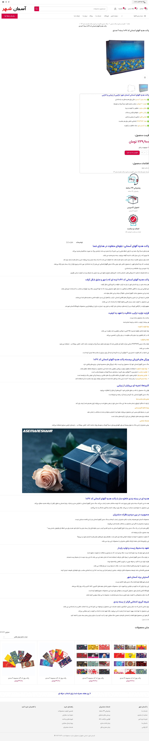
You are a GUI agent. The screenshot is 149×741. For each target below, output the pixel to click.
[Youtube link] (3, 2)
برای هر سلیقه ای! (9, 16)
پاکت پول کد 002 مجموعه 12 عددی (93, 678)
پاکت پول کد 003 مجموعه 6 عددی (55, 678)
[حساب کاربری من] (115, 9)
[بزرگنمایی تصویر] (144, 77)
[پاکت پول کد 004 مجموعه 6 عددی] (19, 659)
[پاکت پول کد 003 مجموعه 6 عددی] (56, 659)
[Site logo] (14, 9)
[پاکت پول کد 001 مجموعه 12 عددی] (130, 659)
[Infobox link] (133, 182)
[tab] (79, 241)
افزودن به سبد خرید (132, 153)
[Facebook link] (9, 2)
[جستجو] (36, 8)
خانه (128, 24)
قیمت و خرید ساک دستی (117, 24)
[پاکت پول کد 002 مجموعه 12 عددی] (93, 659)
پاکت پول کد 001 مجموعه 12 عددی (130, 678)
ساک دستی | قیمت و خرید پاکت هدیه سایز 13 (94, 24)
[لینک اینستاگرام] (6, 2)
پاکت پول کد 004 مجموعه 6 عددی (18, 678)
